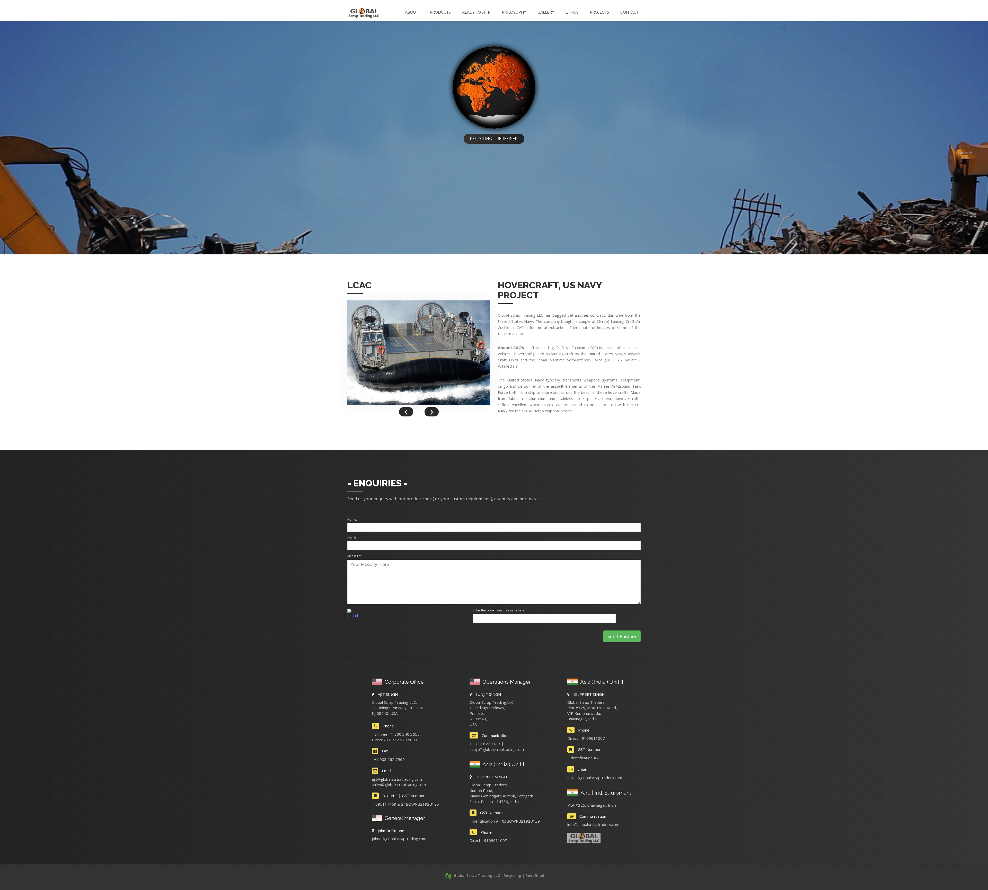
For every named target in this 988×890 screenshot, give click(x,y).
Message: (354, 556)
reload (352, 615)
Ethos (572, 12)
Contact (629, 12)
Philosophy (514, 12)
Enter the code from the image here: (499, 610)
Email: (351, 538)
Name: (352, 519)
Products (440, 12)
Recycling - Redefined (494, 139)
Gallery (545, 12)
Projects (599, 12)
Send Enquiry (621, 636)
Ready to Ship (476, 12)
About (411, 12)
